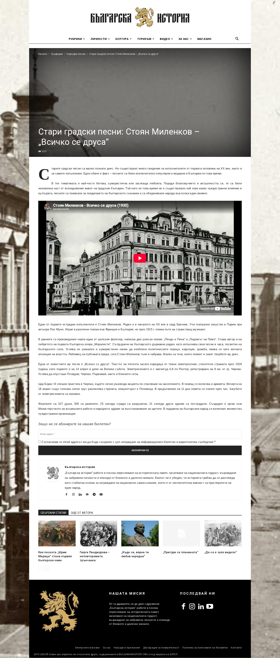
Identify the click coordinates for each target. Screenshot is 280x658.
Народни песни (76, 54)
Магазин (204, 39)
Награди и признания (127, 647)
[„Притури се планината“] (181, 533)
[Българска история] (140, 17)
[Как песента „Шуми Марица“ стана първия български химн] (57, 533)
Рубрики (75, 39)
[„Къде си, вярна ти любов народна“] (140, 533)
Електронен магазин (87, 647)
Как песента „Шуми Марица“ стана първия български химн (55, 556)
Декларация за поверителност (161, 647)
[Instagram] (75, 494)
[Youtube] (102, 494)
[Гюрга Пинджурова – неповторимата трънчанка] (98, 533)
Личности (98, 39)
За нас (183, 39)
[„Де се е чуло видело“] (223, 533)
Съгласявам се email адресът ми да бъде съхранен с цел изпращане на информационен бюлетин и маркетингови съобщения (128, 442)
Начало (42, 54)
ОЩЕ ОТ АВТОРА (82, 512)
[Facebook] (68, 494)
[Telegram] (95, 494)
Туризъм (144, 39)
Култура (122, 39)
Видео (165, 39)
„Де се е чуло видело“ (220, 552)
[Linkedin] (82, 494)
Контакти (236, 647)
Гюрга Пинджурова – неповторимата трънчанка (95, 556)
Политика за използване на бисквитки (205, 647)
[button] (237, 39)
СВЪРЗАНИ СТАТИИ (53, 512)
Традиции (57, 54)
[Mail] (89, 494)
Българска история (80, 467)
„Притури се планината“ (180, 552)
